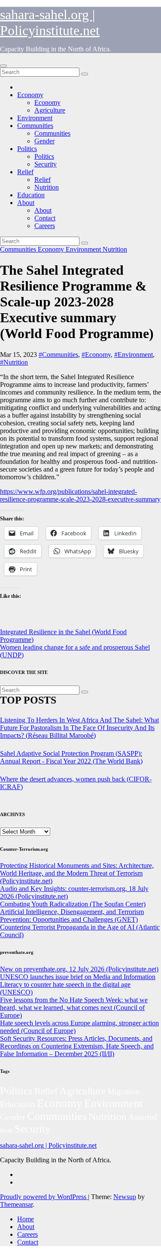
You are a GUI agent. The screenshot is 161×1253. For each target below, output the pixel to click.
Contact (44, 218)
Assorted (142, 1117)
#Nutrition (14, 362)
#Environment (133, 354)
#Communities (58, 354)
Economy (30, 94)
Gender (44, 141)
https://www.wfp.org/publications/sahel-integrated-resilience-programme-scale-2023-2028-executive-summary (80, 495)
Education (31, 195)
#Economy (96, 354)
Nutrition (46, 187)
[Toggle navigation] (3, 66)
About (25, 202)
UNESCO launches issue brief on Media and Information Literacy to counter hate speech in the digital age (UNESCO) (77, 984)
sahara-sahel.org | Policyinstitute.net (50, 22)
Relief (25, 171)
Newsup (124, 1196)
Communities (35, 125)
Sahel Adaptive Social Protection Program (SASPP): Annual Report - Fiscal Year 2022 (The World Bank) (71, 757)
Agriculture (49, 110)
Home (25, 1219)
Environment (34, 118)
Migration (123, 1091)
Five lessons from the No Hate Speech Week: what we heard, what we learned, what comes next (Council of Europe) (74, 1007)
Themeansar (16, 1204)
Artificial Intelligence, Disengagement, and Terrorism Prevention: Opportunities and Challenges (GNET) (72, 915)
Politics (27, 148)
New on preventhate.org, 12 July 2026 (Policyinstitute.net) (79, 969)
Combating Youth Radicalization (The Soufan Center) (73, 904)
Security (45, 164)
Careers (44, 225)
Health (6, 1130)
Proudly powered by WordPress (44, 1196)
